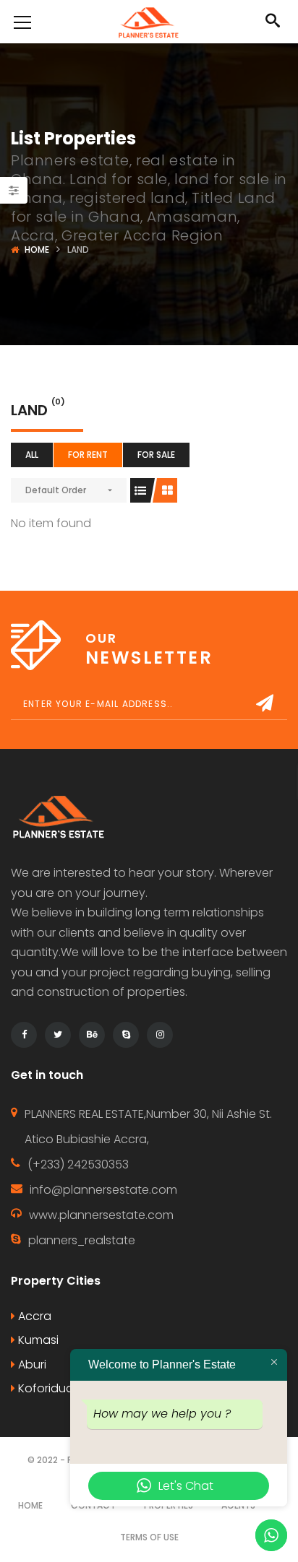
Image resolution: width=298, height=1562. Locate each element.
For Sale (156, 454)
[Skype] (126, 1035)
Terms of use (149, 1537)
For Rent (88, 454)
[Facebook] (24, 1035)
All (31, 454)
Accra (33, 1316)
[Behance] (92, 1035)
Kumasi (37, 1340)
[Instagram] (160, 1035)
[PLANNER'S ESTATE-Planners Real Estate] (148, 21)
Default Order (55, 490)
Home (37, 249)
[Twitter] (58, 1035)
